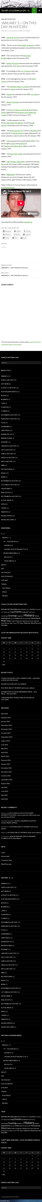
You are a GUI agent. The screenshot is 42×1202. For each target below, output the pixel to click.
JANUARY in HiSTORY (8, 19)
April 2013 (4, 752)
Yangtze (7, 146)
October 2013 (6, 733)
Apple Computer (12, 102)
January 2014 (5, 721)
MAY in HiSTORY (7, 461)
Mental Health (27, 618)
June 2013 (4, 745)
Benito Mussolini (12, 63)
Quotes (24, 621)
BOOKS (4, 395)
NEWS (3, 477)
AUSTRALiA (6, 588)
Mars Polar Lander (16, 154)
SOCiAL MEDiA (6, 500)
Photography (18, 621)
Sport (11, 623)
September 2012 (6, 780)
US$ (31, 141)
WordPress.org (6, 864)
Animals (4, 609)
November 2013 (6, 729)
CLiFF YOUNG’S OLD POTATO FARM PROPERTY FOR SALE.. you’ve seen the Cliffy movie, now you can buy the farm (20, 815)
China (8, 141)
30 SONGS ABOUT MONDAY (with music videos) (17, 688)
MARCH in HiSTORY (8, 457)
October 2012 (6, 776)
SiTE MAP (4, 580)
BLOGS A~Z (8, 557)
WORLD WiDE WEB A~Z (11, 553)
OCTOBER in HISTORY (9, 485)
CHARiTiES (5, 407)
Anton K (15, 31)
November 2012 (6, 772)
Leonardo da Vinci (13, 37)
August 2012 (5, 783)
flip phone (34, 131)
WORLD (5, 596)
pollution (22, 143)
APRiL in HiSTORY (7, 380)
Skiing (2, 623)
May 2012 (4, 795)
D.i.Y (2, 612)
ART (2, 569)
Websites (27, 623)
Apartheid (10, 123)
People (13, 621)
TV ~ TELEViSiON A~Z (11, 541)
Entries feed (5, 856)
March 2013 (5, 756)
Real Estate (30, 621)
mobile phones (17, 133)
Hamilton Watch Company (19, 87)
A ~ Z (3, 534)
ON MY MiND (5, 488)
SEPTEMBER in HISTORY (9, 496)
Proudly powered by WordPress (10, 1197)
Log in (3, 852)
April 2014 (4, 714)
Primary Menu (39, 10)
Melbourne (18, 618)
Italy (18, 66)
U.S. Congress (26, 71)
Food (29, 612)
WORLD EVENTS (7, 516)
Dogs (12, 612)
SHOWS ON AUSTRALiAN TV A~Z (16, 549)
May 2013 (4, 748)
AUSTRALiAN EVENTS (9, 392)
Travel (15, 623)
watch (12, 89)
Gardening (4, 616)
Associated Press (9, 187)
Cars (27, 609)
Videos (22, 623)
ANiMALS (4, 376)
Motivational (35, 618)
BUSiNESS (4, 399)
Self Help (36, 621)
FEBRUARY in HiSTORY (9, 419)
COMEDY (4, 411)
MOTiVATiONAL (6, 469)
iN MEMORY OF (6, 434)
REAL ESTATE (6, 492)
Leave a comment (24, 31)
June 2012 (4, 791)
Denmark (30, 45)
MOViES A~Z (8, 545)
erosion (12, 143)
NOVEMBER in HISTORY (9, 481)
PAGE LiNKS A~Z (10, 561)
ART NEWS (5, 384)
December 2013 (6, 725)
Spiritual (7, 623)
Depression (7, 612)
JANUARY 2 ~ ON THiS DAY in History (14, 266)
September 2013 (6, 737)
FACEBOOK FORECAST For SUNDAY (13, 684)
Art (9, 609)
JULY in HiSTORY (7, 450)
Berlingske (22, 45)
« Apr (3, 664)
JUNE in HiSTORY (7, 454)
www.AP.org (28, 222)
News (9, 621)
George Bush (25, 110)
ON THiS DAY (5, 572)
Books (18, 609)
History (29, 615)
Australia (13, 609)
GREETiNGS (5, 430)
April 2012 (4, 799)
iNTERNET (4, 442)
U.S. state (34, 94)
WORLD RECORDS (7, 520)
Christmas (38, 609)
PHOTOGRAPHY (7, 576)
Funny (33, 612)
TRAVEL (4, 508)
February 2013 (6, 760)
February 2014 (6, 717)
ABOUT (4, 565)
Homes (36, 616)
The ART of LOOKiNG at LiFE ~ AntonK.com (16, 10)
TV (18, 623)
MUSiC (3, 473)
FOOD (3, 423)
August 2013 (5, 741)
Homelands (18, 123)
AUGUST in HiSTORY (8, 388)
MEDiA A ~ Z (6, 538)
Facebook (25, 612)
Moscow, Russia (14, 110)
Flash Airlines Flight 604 (15, 162)
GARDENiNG (5, 426)
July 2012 (4, 787)
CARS (3, 403)
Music (4, 620)
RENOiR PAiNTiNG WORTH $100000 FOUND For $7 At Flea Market (18, 837)
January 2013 (5, 764)
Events (17, 611)
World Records (36, 623)
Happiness (20, 616)
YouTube (4, 625)
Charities (32, 609)
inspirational (5, 618)
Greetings (12, 615)
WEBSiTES (4, 512)
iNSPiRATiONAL (6, 438)
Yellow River (17, 146)
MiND (3, 465)
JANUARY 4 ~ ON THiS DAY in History (14, 274)
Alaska (9, 94)
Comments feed (6, 860)
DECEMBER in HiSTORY (9, 415)
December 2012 (6, 768)
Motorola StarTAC (17, 131)
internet (12, 618)
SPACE (3, 504)
